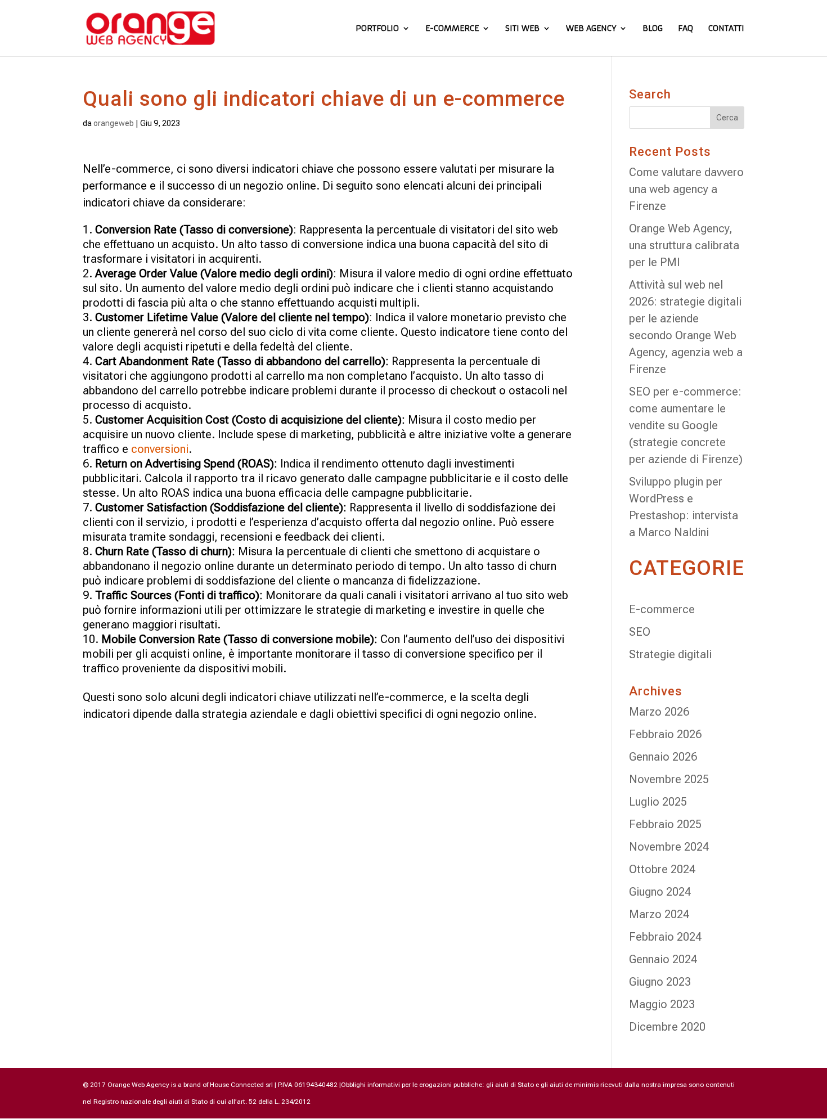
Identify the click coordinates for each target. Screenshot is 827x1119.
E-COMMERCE (452, 28)
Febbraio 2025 (665, 824)
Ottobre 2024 (662, 869)
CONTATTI (726, 28)
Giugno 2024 (660, 891)
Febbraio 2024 (665, 936)
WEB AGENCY (591, 28)
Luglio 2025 (658, 801)
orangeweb (113, 123)
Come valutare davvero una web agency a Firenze (686, 189)
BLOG (652, 28)
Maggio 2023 (662, 1004)
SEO (639, 632)
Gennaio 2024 (663, 959)
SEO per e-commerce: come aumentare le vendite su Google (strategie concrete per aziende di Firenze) (686, 425)
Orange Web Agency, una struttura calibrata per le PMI (684, 245)
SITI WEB (522, 28)
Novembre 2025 (669, 779)
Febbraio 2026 (665, 734)
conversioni (159, 449)
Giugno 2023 (660, 981)
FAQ (685, 28)
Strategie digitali (670, 654)
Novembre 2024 (669, 846)
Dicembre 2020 (667, 1026)
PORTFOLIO (377, 28)
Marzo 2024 (659, 914)
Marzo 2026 (659, 711)
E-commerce (662, 609)
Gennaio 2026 (663, 756)
